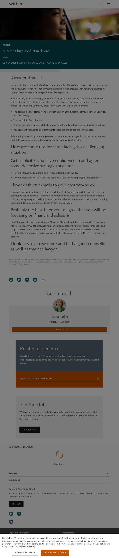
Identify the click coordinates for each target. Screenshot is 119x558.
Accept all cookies (55, 552)
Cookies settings (25, 552)
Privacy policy (28, 546)
